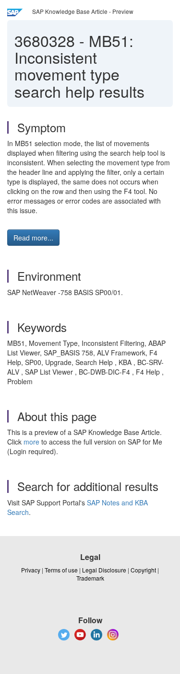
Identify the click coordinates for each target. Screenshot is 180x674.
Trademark (90, 578)
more (31, 441)
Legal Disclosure (104, 570)
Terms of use (61, 570)
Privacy (30, 570)
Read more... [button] (33, 237)
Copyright (143, 570)
